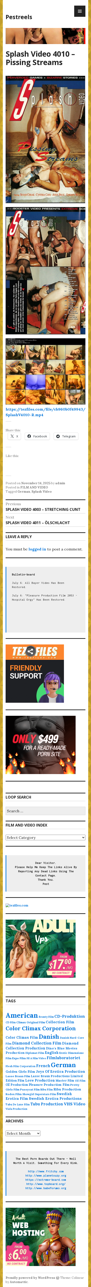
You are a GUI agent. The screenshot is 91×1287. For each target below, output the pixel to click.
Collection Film (60, 1022)
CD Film (11, 1022)
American (22, 1015)
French (43, 1065)
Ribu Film (46, 1089)
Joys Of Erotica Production (60, 1071)
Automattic (19, 1282)
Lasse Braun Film (18, 1076)
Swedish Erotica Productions (55, 1098)
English (52, 1053)
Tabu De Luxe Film (18, 1104)
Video (79, 1104)
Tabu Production (46, 1104)
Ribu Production (67, 1089)
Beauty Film (46, 1016)
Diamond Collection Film (36, 1043)
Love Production (40, 1080)
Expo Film (19, 1058)
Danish (49, 1036)
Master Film (65, 1080)
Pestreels (19, 17)
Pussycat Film (30, 1089)
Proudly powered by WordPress (30, 1278)
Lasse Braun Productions (50, 1076)
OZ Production (17, 1085)
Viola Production (16, 1109)
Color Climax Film (22, 1037)
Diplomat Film (34, 1053)
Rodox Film (14, 1094)
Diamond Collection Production (42, 1045)
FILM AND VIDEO (34, 487)
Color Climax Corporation (41, 1028)
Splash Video (42, 492)
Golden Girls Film (20, 1071)
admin (60, 483)
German (24, 492)
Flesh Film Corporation (20, 1066)
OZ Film (80, 1080)
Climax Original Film (30, 1022)
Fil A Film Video (36, 1058)
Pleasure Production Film (49, 1085)
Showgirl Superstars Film (39, 1094)
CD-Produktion (69, 1016)
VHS (68, 1104)
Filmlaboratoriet (63, 1057)
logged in (37, 549)
